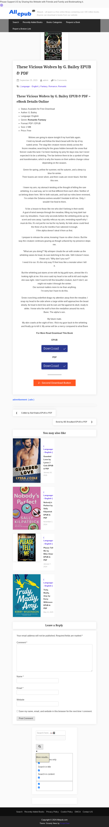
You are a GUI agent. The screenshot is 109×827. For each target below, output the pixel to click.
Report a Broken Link (22, 29)
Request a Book (73, 22)
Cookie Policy (67, 812)
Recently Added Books (33, 22)
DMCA (78, 812)
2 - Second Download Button (54, 382)
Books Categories (54, 22)
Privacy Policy (52, 812)
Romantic (62, 86)
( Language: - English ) (29, 86)
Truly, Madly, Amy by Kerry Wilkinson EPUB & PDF (48, 599)
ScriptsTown (65, 823)
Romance (53, 86)
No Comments (60, 80)
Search (16, 22)
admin (45, 80)
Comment (22, 642)
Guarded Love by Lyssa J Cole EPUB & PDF (48, 462)
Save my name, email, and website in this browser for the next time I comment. (55, 711)
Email (20, 688)
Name (20, 676)
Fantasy (43, 86)
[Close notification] (1, 6)
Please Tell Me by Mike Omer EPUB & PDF (48, 554)
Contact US (88, 812)
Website (20, 700)
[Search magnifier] (39, 747)
